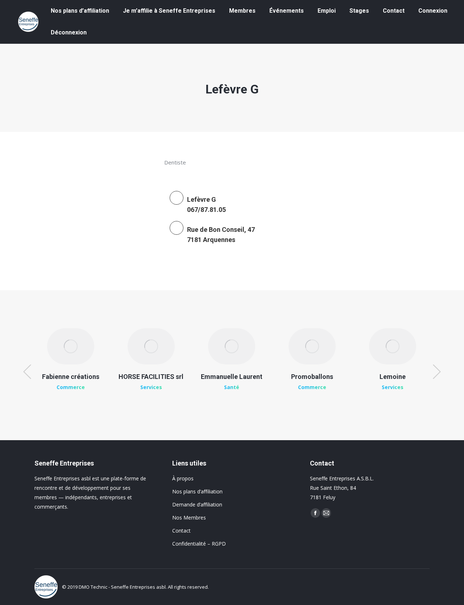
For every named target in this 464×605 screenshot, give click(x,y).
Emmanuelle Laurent (231, 376)
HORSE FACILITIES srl (151, 376)
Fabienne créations (70, 376)
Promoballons (312, 376)
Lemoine (393, 376)
